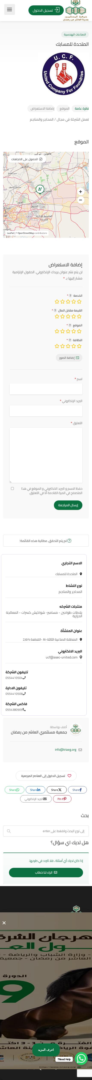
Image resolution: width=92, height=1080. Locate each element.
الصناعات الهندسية (75, 34)
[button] (81, 191)
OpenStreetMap (26, 233)
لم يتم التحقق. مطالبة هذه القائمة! (43, 541)
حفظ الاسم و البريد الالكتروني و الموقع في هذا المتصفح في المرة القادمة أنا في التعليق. (51, 490)
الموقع (65, 108)
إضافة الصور (67, 358)
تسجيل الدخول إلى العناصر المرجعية (43, 776)
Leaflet (10, 233)
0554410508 (16, 690)
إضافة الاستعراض (42, 108)
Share (76, 789)
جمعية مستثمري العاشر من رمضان (39, 732)
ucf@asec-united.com (64, 654)
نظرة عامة (82, 108)
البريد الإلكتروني (71, 401)
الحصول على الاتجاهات (24, 159)
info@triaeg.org (65, 749)
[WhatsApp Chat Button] (81, 1058)
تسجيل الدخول (43, 10)
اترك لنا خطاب (44, 872)
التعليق (76, 423)
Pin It (61, 798)
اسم (78, 379)
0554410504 (17, 675)
